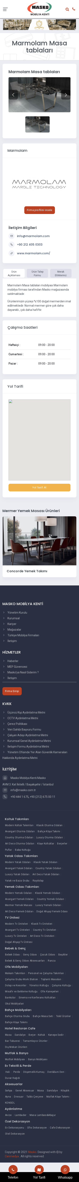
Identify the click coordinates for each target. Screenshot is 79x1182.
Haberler (12, 661)
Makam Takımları (15, 973)
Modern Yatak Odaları (18, 862)
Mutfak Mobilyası (15, 1059)
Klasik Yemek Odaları (47, 893)
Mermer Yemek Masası (18, 905)
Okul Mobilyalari (14, 1003)
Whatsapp (65, 1177)
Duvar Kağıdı (12, 1078)
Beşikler (63, 954)
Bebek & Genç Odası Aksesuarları (25, 960)
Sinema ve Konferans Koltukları (37, 997)
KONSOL (10, 1102)
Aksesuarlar (14, 1084)
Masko (32, 1152)
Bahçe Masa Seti (43, 1016)
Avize (8, 1115)
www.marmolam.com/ (33, 253)
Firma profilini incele (39, 210)
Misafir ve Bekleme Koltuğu (21, 991)
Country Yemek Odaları (50, 899)
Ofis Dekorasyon (37, 1127)
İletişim (12, 641)
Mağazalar (14, 629)
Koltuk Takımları (17, 819)
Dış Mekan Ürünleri (16, 1047)
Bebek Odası (12, 954)
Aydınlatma (13, 1109)
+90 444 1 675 (19, 796)
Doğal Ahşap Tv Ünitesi (18, 942)
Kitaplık (65, 1090)
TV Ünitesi (12, 918)
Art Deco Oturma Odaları (19, 843)
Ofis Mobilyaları (16, 967)
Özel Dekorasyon (17, 1121)
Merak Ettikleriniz (61, 273)
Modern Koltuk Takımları (19, 825)
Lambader (21, 1115)
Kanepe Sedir (56, 1034)
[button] (13, 94)
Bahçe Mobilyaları (18, 1010)
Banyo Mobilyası (37, 1059)
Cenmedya (12, 1156)
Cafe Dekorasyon (60, 1127)
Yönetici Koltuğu (39, 985)
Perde (16, 1072)
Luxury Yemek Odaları (48, 905)
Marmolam (17, 150)
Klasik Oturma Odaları (49, 825)
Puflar (8, 849)
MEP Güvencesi (17, 666)
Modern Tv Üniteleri (16, 923)
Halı (7, 1072)
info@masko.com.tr (23, 790)
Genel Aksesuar (24, 1090)
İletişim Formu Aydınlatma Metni (28, 746)
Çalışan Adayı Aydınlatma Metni (27, 735)
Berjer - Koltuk (37, 1034)
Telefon (13, 1177)
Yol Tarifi (39, 1177)
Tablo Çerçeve (35, 1096)
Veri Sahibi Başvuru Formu (24, 729)
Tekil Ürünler (63, 1016)
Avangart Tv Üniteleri (17, 929)
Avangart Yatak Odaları (18, 868)
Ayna (8, 1096)
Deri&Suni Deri (55, 1072)
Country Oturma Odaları (19, 837)
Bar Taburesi (12, 1041)
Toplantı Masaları (51, 979)
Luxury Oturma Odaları (49, 837)
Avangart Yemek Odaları (19, 899)
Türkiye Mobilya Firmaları (23, 635)
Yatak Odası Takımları (21, 856)
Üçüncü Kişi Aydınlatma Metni (26, 712)
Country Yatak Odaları (48, 868)
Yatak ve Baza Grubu (17, 880)
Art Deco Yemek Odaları (19, 911)
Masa (8, 1034)
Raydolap (38, 880)
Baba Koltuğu (23, 849)
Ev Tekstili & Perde (18, 1066)
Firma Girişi (12, 691)
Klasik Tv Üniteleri (41, 923)
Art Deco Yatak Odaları (45, 874)
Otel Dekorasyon (15, 1133)
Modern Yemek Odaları (18, 893)
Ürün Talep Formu (37, 273)
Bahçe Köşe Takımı (49, 831)
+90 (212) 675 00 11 (42, 796)
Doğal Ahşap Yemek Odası (52, 911)
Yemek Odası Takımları (22, 887)
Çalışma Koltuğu (61, 985)
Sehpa (8, 1090)
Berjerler (62, 843)
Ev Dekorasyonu (14, 1127)
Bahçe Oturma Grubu (17, 1016)
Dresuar (18, 1096)
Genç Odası (30, 954)
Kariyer (11, 624)
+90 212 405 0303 (30, 245)
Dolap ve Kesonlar (15, 985)
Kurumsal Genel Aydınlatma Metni (29, 740)
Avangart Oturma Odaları (20, 831)
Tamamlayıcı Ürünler (35, 1041)
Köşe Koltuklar (45, 843)
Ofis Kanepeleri (50, 991)
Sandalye (20, 1034)
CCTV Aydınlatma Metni (22, 718)
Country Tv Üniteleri (44, 929)
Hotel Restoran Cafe (20, 1028)
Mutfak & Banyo (16, 1053)
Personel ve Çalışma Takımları (46, 973)
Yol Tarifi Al (39, 487)
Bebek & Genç (15, 948)
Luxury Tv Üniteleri (16, 936)
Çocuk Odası (47, 954)
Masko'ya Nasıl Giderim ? (23, 672)
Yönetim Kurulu (17, 612)
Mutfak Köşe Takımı (57, 1096)
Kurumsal (13, 618)
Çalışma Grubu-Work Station (21, 979)
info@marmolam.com (33, 236)
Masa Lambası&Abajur (43, 1115)
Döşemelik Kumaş (33, 1072)
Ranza (52, 960)
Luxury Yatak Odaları (17, 874)
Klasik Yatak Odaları (45, 862)
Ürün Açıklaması (14, 273)
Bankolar (10, 997)
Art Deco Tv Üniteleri (42, 936)
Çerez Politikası (17, 723)
